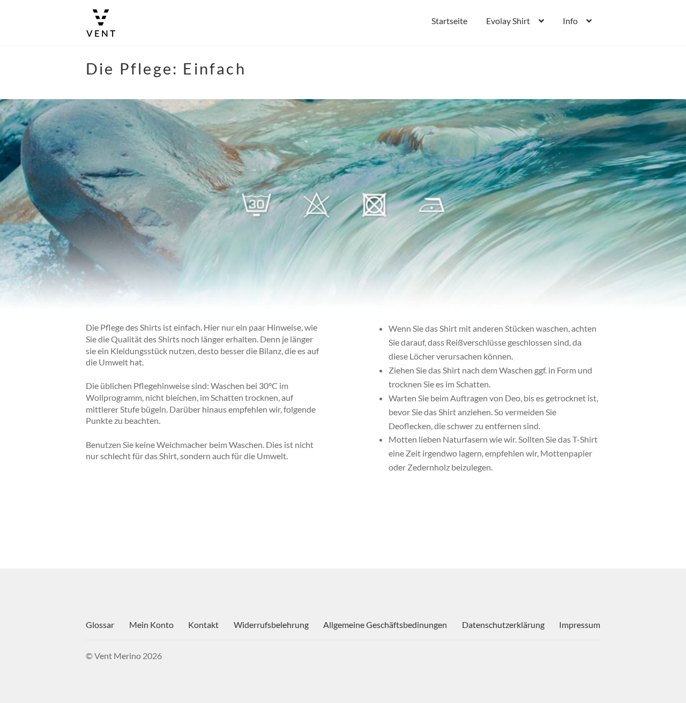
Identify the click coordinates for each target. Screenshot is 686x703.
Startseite (449, 21)
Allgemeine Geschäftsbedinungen (385, 624)
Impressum (579, 624)
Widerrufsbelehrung (271, 624)
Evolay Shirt (508, 21)
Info (570, 21)
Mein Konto (151, 624)
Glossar (100, 624)
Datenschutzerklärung (503, 624)
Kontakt (203, 624)
